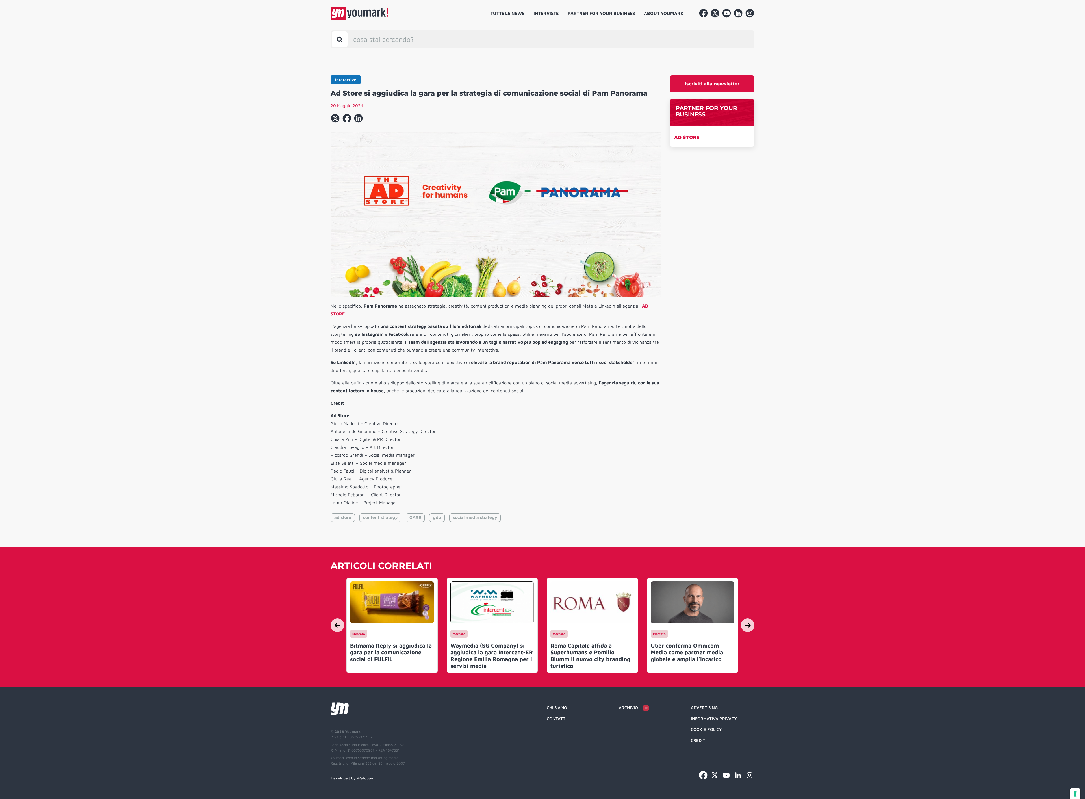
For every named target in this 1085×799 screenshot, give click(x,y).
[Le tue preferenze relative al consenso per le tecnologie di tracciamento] (1075, 793)
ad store (342, 517)
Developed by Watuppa (352, 778)
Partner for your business (601, 13)
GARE (415, 517)
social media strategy (475, 517)
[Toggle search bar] (340, 39)
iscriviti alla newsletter (712, 83)
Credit (698, 740)
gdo (437, 517)
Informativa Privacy (714, 718)
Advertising (704, 707)
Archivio (628, 707)
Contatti (557, 718)
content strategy (380, 517)
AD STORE (687, 137)
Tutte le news (507, 13)
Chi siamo (557, 707)
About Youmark (663, 13)
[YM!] (359, 13)
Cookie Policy (706, 729)
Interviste (546, 13)
